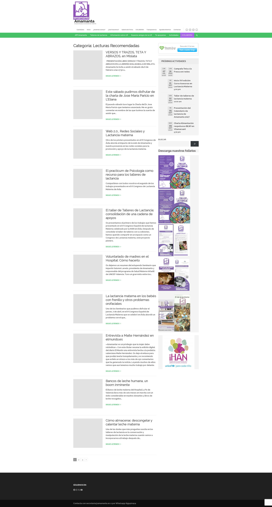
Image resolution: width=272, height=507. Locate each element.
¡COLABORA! (140, 29)
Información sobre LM (119, 35)
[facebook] (187, 30)
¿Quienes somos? (99, 29)
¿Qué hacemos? (113, 29)
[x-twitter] (193, 30)
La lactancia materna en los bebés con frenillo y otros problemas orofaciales (131, 299)
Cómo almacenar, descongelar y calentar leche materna (129, 422)
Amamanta (84, 21)
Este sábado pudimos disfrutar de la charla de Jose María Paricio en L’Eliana (130, 95)
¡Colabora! (187, 35)
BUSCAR (162, 139)
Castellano (80, 29)
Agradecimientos (165, 29)
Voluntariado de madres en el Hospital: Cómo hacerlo (127, 258)
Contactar (177, 29)
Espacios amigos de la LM (141, 35)
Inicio (89, 29)
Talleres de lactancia (98, 35)
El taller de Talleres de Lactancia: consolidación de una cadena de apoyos (130, 214)
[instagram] (190, 30)
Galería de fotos (127, 29)
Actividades (173, 35)
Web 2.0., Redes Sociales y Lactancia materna (125, 133)
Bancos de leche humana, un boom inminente (127, 383)
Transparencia (152, 29)
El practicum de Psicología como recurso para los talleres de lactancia (129, 174)
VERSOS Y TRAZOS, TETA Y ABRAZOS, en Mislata (126, 54)
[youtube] (196, 30)
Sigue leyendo (112, 76)
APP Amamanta (81, 35)
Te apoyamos (160, 35)
